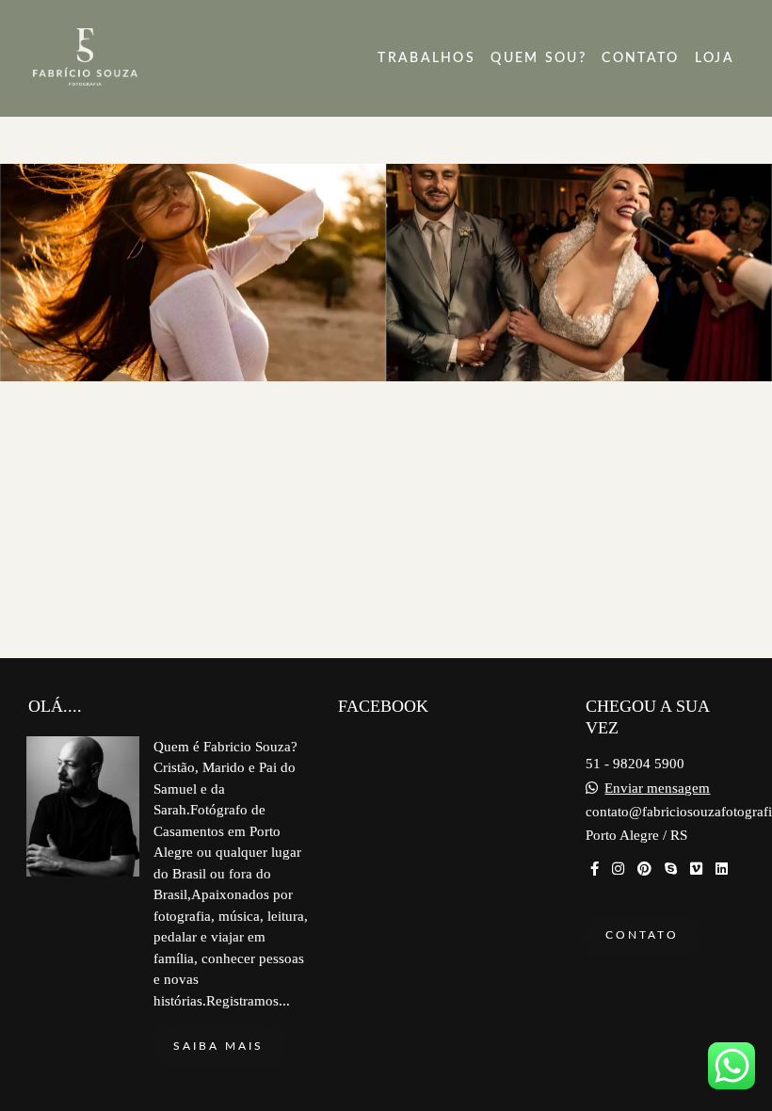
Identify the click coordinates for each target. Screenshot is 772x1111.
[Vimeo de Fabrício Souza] (696, 869)
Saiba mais (218, 1046)
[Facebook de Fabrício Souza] (594, 869)
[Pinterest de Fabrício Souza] (644, 869)
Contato (642, 935)
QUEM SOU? (539, 58)
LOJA (714, 58)
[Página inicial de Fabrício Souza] (126, 58)
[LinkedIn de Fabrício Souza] (722, 869)
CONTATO (640, 58)
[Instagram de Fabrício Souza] (618, 869)
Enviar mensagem (657, 788)
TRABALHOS (426, 58)
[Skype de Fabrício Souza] (671, 869)
